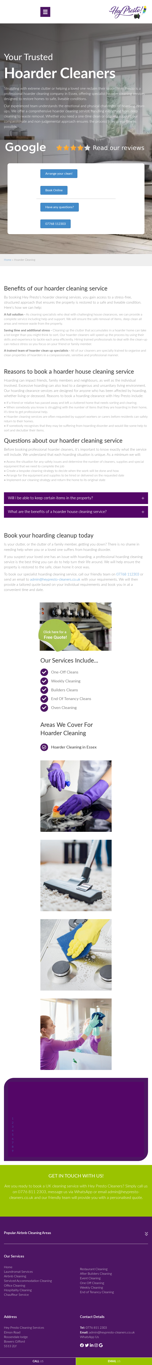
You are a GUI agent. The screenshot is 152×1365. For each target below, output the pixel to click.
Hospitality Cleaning (18, 1290)
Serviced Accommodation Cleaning (28, 1280)
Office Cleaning (14, 1285)
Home (7, 260)
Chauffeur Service (16, 1294)
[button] (58, 173)
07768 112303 (127, 574)
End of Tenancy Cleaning (97, 1292)
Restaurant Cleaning (93, 1269)
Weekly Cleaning (91, 1287)
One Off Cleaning (92, 1283)
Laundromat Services (18, 1271)
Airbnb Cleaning (15, 1276)
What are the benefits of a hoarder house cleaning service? (57, 512)
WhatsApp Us (89, 1337)
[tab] (76, 498)
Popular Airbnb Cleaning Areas (27, 1233)
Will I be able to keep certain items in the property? (50, 498)
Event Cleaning (90, 1278)
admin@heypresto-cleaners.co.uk (55, 579)
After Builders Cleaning (96, 1273)
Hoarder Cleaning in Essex (74, 747)
